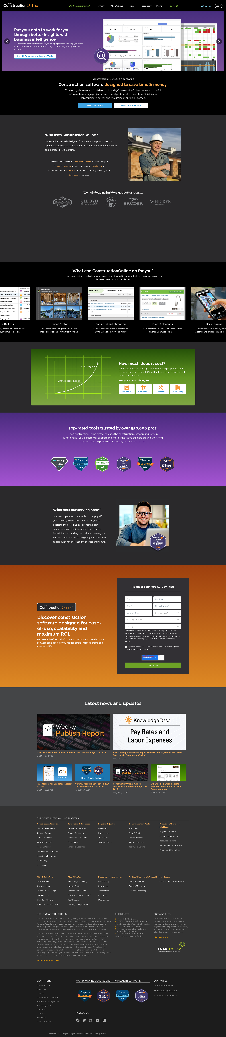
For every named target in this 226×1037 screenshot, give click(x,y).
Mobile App (164, 877)
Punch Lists (103, 833)
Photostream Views (77, 891)
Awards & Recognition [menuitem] (48, 1001)
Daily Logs (102, 828)
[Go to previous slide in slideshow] (7, 41)
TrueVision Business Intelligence (169, 825)
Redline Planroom (137, 886)
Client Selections (44, 838)
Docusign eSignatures (78, 904)
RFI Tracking (103, 881)
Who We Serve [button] (117, 6)
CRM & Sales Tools (45, 877)
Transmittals (103, 891)
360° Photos (73, 900)
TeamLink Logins (137, 847)
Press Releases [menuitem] (44, 1021)
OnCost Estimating (46, 828)
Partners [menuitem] (41, 1009)
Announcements (136, 842)
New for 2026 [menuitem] (43, 986)
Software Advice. (135, 936)
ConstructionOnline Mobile (171, 881)
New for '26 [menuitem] (173, 6)
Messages (133, 828)
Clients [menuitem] (40, 993)
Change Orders (44, 833)
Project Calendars (76, 833)
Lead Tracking (43, 881)
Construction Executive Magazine (135, 924)
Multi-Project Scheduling (170, 845)
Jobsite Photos (74, 886)
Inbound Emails (136, 838)
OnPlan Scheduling (77, 828)
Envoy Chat (134, 833)
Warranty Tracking (106, 842)
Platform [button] (100, 6)
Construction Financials (48, 824)
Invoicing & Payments (46, 856)
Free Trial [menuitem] (41, 990)
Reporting (102, 895)
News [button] (132, 6)
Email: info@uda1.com (167, 990)
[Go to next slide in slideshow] (219, 41)
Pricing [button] (159, 6)
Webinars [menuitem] (41, 1017)
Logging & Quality (106, 824)
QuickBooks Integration (48, 851)
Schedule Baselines (76, 847)
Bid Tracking (42, 865)
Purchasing (42, 860)
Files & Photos (74, 877)
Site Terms (89, 1034)
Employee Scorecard (169, 836)
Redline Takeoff (44, 842)
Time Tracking (74, 842)
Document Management (109, 877)
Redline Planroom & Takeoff (143, 877)
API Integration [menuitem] (44, 1005)
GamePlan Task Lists (77, 838)
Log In (218, 6)
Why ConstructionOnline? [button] (79, 6)
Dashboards (103, 900)
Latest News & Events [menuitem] (47, 997)
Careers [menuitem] (41, 1013)
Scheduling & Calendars (79, 824)
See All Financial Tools (31, 56)
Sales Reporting (44, 895)
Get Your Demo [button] (95, 105)
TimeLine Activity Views (48, 904)
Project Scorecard (168, 831)
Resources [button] (145, 6)
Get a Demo (206, 6)
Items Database (44, 847)
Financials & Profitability (169, 850)
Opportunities (43, 886)
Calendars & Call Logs (46, 891)
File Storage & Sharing (77, 881)
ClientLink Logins (45, 900)
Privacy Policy (100, 1034)
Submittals (103, 886)
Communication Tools (139, 824)
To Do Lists (103, 838)
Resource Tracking (167, 841)
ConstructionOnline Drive (79, 895)
